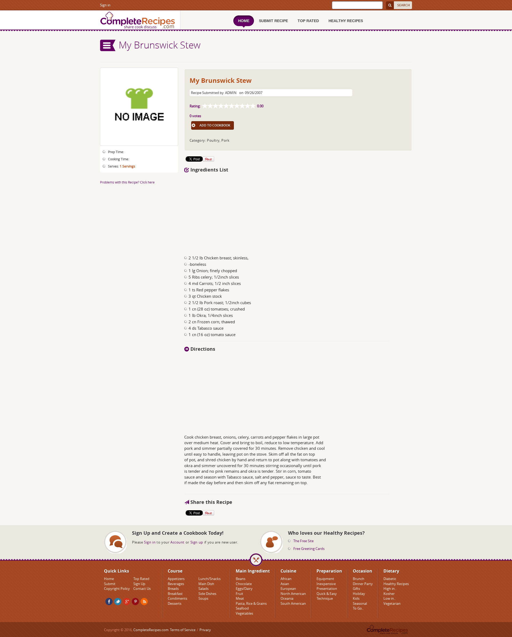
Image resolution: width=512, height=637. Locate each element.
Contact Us (142, 588)
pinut (135, 601)
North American (293, 593)
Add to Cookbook (214, 125)
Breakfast (175, 593)
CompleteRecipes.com (151, 629)
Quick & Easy (327, 593)
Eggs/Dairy (244, 588)
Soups (203, 598)
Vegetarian (392, 603)
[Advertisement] (298, 212)
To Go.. (358, 608)
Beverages (176, 583)
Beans (240, 578)
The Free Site (303, 540)
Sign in (105, 5)
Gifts (356, 588)
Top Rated (141, 578)
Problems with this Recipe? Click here (127, 182)
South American (293, 603)
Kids (356, 598)
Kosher (389, 593)
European (288, 588)
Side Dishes (207, 593)
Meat (240, 598)
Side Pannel (108, 45)
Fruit (239, 593)
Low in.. (389, 598)
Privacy (205, 629)
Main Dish (206, 583)
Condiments (177, 598)
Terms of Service (182, 629)
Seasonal (360, 603)
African (286, 578)
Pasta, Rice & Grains (251, 603)
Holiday (359, 593)
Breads (173, 588)
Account (177, 542)
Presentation (327, 588)
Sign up (196, 542)
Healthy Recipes (396, 583)
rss (144, 601)
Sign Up (139, 583)
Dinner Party (363, 583)
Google (126, 601)
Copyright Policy (117, 588)
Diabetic (389, 578)
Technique (325, 598)
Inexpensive (326, 583)
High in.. (389, 588)
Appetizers (176, 578)
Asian (285, 583)
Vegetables (244, 613)
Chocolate (244, 583)
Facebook (109, 601)
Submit (109, 583)
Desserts (174, 603)
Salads (203, 588)
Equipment (325, 578)
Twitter (118, 601)
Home (109, 578)
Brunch (358, 578)
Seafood (242, 608)
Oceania (287, 598)
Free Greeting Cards (309, 548)
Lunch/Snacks (209, 578)
